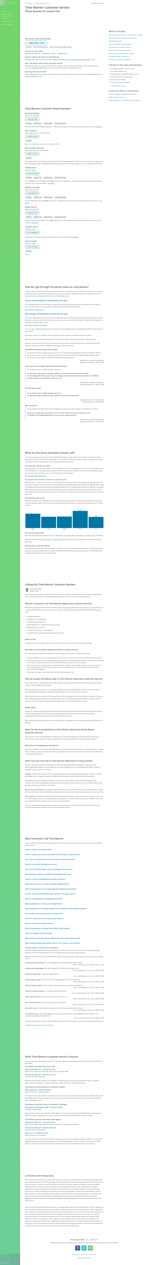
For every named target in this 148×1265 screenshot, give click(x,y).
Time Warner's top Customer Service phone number (126, 35)
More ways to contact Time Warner (120, 60)
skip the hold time (31, 76)
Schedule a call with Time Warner (35, 476)
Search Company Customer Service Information (7, 16)
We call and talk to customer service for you (123, 38)
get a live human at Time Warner (79, 60)
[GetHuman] (8, 2)
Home (3, 11)
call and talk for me (46, 539)
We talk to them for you (32, 53)
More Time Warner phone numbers (120, 44)
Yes (87, 1240)
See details (98, 127)
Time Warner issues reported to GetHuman (39, 1025)
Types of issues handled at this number (121, 53)
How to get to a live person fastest (120, 47)
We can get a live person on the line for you (46, 313)
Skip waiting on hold (48, 53)
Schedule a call (62, 53)
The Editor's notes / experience (119, 56)
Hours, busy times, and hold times (120, 50)
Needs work (94, 1240)
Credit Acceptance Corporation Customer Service (125, 100)
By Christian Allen (35, 589)
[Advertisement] (64, 92)
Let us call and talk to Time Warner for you (46, 300)
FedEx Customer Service (116, 97)
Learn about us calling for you (34, 310)
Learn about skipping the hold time (36, 325)
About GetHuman (7, 24)
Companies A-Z (6, 21)
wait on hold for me (60, 539)
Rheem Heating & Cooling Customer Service (123, 94)
